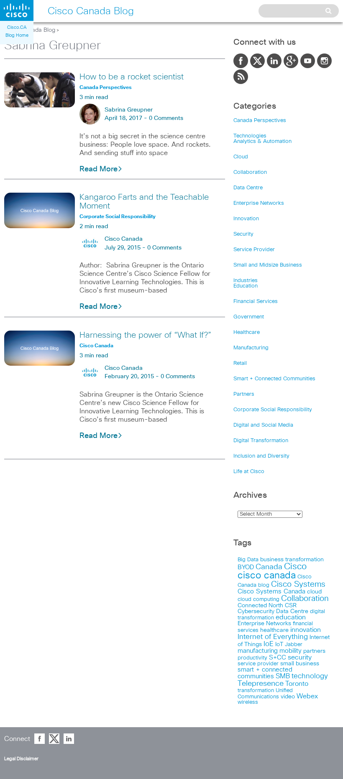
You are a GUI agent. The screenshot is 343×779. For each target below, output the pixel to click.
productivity (252, 658)
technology (310, 676)
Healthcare (246, 332)
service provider (258, 664)
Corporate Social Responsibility (272, 409)
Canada (269, 567)
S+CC (277, 657)
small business (299, 664)
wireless (248, 702)
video (288, 697)
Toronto (296, 684)
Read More (98, 169)
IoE (269, 644)
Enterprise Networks (258, 203)
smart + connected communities (265, 673)
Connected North (260, 605)
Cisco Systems (298, 584)
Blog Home (16, 35)
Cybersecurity (256, 611)
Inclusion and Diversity (261, 456)
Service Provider (254, 249)
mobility (290, 651)
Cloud (240, 157)
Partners (243, 394)
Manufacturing (251, 348)
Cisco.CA (17, 27)
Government (248, 317)
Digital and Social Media (263, 425)
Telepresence (261, 683)
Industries (245, 280)
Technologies (249, 136)
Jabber (293, 644)
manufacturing (258, 651)
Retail (240, 363)
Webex (307, 696)
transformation (256, 690)
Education (245, 286)
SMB (283, 676)
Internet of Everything (273, 637)
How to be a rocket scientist (131, 77)
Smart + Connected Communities (274, 379)
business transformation (292, 560)
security (300, 657)
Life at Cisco (248, 471)
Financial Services (255, 301)
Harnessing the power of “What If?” (145, 335)
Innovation (246, 218)
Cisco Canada (124, 239)
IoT (279, 644)
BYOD (246, 567)
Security (243, 234)
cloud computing (258, 599)
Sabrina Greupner (129, 110)
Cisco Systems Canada (271, 591)
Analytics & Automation (262, 141)
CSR (291, 605)
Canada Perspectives (259, 120)
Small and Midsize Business (267, 265)
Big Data (248, 560)
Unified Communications (265, 693)
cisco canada (267, 575)
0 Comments (166, 118)
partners (314, 651)
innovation (305, 629)
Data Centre (248, 188)
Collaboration (250, 172)
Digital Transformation (260, 440)
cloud (314, 592)
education (291, 617)
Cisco (295, 567)
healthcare (274, 630)
